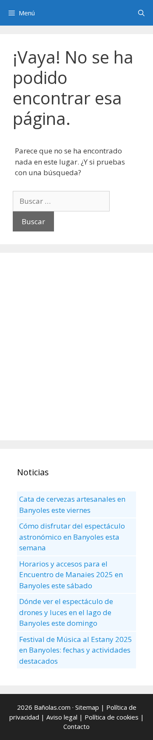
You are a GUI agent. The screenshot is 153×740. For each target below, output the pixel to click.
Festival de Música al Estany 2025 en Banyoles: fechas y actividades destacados (75, 650)
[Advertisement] (76, 346)
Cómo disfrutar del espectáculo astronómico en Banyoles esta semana (72, 536)
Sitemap (87, 707)
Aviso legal (61, 717)
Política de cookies (112, 717)
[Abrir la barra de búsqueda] (141, 13)
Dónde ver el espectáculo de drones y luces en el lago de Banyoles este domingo (66, 612)
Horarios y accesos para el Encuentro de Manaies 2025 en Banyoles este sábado (71, 574)
